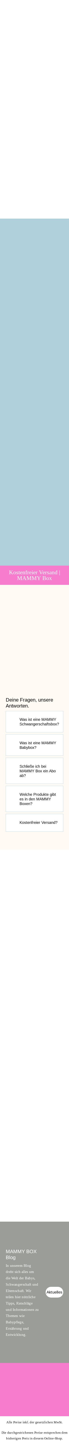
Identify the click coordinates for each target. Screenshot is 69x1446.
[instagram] (61, 1376)
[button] (34, 721)
